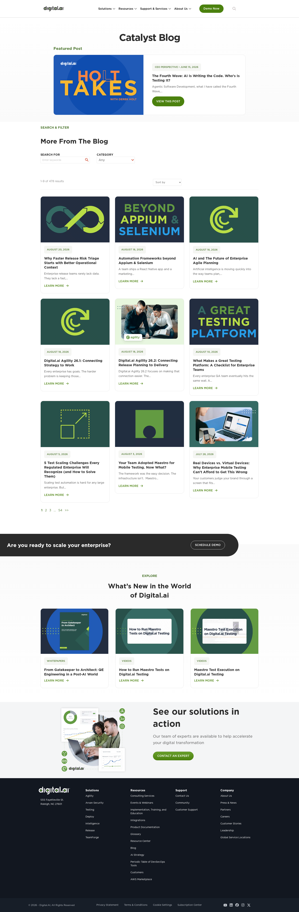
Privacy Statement (107, 905)
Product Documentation (145, 827)
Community (182, 802)
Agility (89, 795)
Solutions (105, 8)
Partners (225, 809)
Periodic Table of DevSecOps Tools (147, 863)
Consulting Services (142, 795)
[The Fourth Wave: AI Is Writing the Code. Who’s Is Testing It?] (98, 84)
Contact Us (182, 795)
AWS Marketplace (141, 879)
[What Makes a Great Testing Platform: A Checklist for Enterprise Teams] (223, 321)
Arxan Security (94, 802)
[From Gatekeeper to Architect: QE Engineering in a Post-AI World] (74, 631)
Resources (126, 8)
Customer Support (186, 809)
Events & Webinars (141, 802)
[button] (234, 8)
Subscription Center (190, 905)
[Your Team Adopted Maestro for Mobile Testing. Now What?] (149, 423)
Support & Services (153, 8)
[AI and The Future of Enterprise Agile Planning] (223, 219)
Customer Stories (230, 823)
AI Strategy (137, 854)
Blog (133, 848)
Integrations (137, 820)
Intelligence (92, 823)
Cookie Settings (162, 905)
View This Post (168, 101)
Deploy (89, 816)
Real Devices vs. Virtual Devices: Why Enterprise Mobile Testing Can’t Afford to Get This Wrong (221, 467)
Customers (136, 872)
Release (90, 830)
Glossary (135, 834)
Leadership (227, 830)
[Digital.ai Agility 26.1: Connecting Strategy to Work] (75, 321)
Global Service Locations (235, 837)
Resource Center (140, 841)
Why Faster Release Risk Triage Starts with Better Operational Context (71, 262)
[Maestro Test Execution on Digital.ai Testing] (224, 631)
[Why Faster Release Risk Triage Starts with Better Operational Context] (75, 219)
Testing (89, 809)
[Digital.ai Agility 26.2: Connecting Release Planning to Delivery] (149, 321)
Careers (225, 816)
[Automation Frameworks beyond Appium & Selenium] (149, 219)
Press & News (228, 802)
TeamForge (92, 837)
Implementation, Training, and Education (148, 811)
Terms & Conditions (135, 905)
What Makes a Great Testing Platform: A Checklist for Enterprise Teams (224, 365)
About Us (181, 8)
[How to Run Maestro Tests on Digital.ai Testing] (149, 631)
